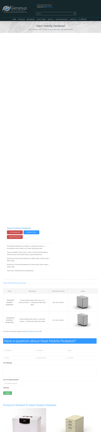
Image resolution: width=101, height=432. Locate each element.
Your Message (7, 363)
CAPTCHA (6, 388)
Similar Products (15, 237)
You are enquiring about (11, 380)
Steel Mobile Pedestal (32, 331)
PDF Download (15, 232)
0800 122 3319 (48, 7)
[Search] (74, 13)
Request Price (31, 232)
